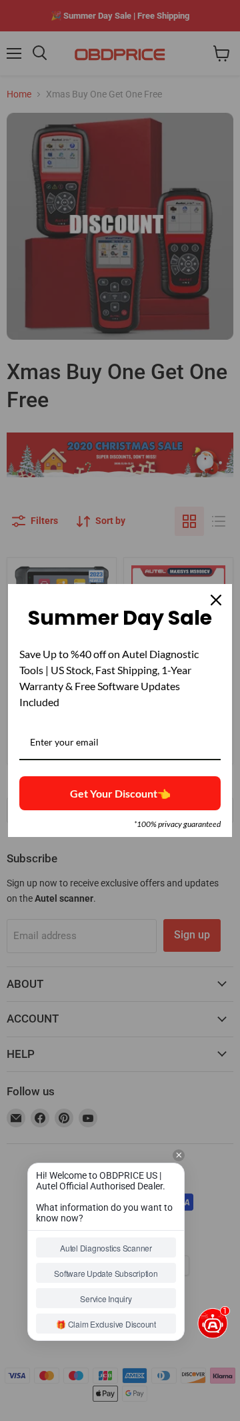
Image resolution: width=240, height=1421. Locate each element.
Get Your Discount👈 (120, 793)
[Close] (216, 600)
